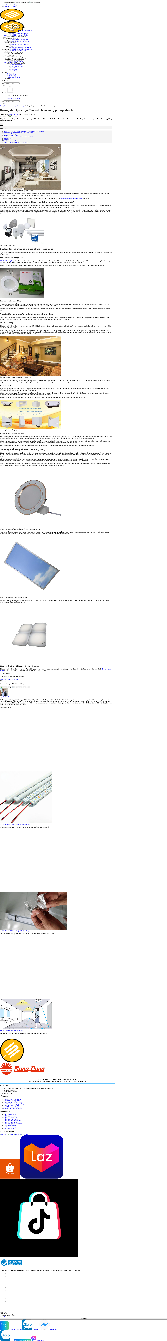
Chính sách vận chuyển (10, 1119)
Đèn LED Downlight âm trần (19, 33)
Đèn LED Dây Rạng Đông (15, 57)
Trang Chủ (3, 106)
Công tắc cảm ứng (16, 64)
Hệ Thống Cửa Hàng (10, 5)
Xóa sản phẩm (83, 1318)
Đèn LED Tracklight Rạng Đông (17, 36)
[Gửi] (4, 85)
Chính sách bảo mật (9, 1116)
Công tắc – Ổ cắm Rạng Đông (16, 63)
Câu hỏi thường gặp (9, 1127)
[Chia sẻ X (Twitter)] (17, 679)
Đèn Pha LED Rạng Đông (15, 52)
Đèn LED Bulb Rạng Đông (15, 54)
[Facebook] (4, 1134)
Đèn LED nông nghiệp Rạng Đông (21, 49)
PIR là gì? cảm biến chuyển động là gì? (12, 1030)
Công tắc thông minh (16, 66)
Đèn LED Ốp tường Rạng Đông (17, 58)
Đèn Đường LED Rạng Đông (19, 39)
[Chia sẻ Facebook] (4, 679)
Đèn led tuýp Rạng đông (14, 60)
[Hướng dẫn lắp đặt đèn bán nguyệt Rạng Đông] (33, 929)
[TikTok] (11, 1134)
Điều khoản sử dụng (9, 1114)
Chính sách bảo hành (10, 1122)
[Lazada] (41, 1178)
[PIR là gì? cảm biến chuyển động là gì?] (26, 1029)
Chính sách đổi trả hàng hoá (12, 1120)
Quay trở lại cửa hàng (13, 98)
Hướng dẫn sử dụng (13, 77)
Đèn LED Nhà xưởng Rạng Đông (13, 1104)
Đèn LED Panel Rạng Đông (15, 25)
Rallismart (13, 69)
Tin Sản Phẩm (11, 75)
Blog (5, 72)
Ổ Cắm (12, 68)
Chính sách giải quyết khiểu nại (13, 1124)
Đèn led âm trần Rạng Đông (15, 29)
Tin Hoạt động (11, 74)
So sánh (2, 1317)
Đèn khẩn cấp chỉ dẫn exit (11, 1105)
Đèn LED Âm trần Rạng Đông (12, 1107)
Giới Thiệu (6, 78)
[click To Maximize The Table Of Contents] (1, 124)
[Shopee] (10, 1178)
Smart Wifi (13, 71)
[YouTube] (17, 1134)
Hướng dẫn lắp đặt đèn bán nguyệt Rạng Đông (14, 931)
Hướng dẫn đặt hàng (9, 1125)
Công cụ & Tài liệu (9, 6)
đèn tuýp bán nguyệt (16, 61)
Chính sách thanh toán (10, 1117)
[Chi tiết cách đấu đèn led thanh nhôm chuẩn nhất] (26, 822)
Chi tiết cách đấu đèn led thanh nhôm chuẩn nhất (15, 824)
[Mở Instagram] (12, 679)
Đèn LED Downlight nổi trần (19, 35)
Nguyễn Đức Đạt (13, 114)
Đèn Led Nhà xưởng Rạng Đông (20, 47)
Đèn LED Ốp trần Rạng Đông (16, 27)
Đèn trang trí (11, 55)
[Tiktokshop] (39, 1256)
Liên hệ (5, 80)
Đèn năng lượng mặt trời (18, 50)
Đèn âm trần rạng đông (7, 261)
